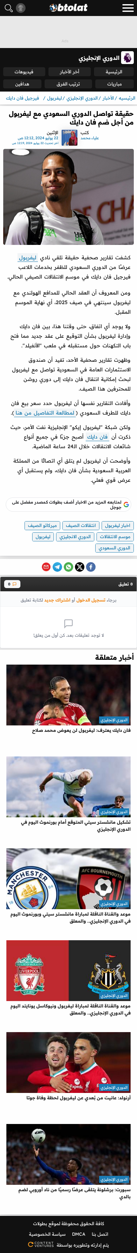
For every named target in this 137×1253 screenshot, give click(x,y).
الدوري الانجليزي (75, 536)
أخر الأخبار (69, 72)
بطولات (40, 1223)
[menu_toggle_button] (128, 8)
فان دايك (97, 436)
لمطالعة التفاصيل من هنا (45, 412)
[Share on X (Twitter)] (79, 567)
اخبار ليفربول (117, 525)
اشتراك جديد (57, 599)
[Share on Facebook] (91, 567)
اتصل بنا (100, 1234)
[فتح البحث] (8, 8)
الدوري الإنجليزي (114, 719)
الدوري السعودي (114, 548)
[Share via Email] (46, 567)
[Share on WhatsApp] (68, 567)
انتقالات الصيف (81, 525)
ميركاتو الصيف (42, 525)
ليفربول (27, 257)
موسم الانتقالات (115, 536)
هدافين (22, 84)
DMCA (78, 1234)
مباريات (114, 84)
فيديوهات (24, 72)
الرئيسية (114, 72)
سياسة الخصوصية (47, 1234)
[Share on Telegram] (57, 567)
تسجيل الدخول (90, 599)
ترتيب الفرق (68, 84)
